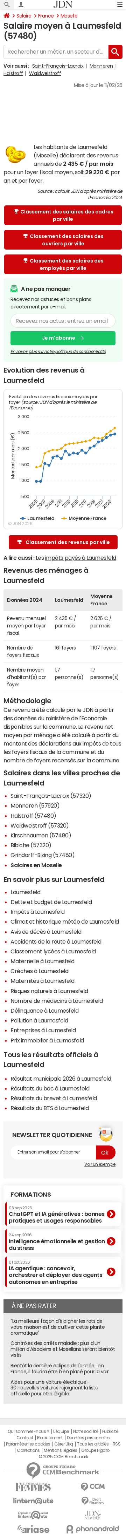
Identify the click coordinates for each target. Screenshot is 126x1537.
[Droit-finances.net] (92, 1501)
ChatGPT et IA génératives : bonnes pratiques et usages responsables (57, 1214)
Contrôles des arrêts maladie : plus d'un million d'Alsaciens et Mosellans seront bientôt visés (62, 1349)
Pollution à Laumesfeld (39, 1020)
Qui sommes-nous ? (28, 1431)
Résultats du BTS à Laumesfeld (49, 1108)
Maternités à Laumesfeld (42, 981)
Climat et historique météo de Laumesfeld (64, 921)
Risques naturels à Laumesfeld (49, 991)
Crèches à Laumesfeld (39, 971)
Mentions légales (60, 1450)
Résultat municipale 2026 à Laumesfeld (60, 1078)
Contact (24, 1438)
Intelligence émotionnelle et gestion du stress (57, 1241)
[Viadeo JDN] (92, 1515)
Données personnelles (88, 1438)
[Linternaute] (33, 1501)
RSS (117, 1444)
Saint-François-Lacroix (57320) (50, 795)
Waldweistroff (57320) (39, 825)
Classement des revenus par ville (68, 542)
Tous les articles (92, 1444)
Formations (30, 1194)
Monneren (101, 65)
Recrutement (50, 1438)
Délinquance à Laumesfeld (44, 1010)
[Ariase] (33, 1529)
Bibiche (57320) (30, 845)
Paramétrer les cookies (28, 1444)
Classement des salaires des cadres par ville (66, 215)
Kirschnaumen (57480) (40, 835)
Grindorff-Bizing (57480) (42, 855)
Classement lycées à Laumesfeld (53, 951)
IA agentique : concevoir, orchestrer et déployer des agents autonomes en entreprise (55, 1272)
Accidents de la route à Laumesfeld (56, 941)
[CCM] (92, 1487)
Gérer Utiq (63, 1444)
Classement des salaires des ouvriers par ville (67, 240)
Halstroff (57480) (33, 815)
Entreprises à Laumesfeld (43, 1030)
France (46, 15)
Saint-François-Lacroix (57, 65)
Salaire (23, 15)
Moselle (69, 15)
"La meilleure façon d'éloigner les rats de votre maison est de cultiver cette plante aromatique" (57, 1327)
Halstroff (13, 73)
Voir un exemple (99, 1164)
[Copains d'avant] (33, 1515)
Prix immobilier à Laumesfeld (47, 1040)
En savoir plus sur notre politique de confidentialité (58, 351)
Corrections (28, 1450)
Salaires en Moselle (36, 865)
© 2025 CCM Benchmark (63, 1457)
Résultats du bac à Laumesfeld (49, 1088)
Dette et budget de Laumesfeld (51, 902)
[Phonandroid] (92, 1529)
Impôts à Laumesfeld (37, 911)
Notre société (85, 1431)
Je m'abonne (58, 337)
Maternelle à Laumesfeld (42, 961)
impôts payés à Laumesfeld (80, 557)
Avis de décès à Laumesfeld (46, 931)
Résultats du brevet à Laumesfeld (53, 1098)
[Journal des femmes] (33, 1487)
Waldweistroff (45, 73)
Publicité (110, 1431)
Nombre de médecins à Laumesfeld (56, 1001)
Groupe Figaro (95, 1450)
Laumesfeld (25, 892)
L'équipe (61, 1431)
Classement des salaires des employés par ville (67, 264)
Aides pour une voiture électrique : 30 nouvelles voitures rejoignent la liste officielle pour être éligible (54, 1388)
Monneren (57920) (34, 805)
